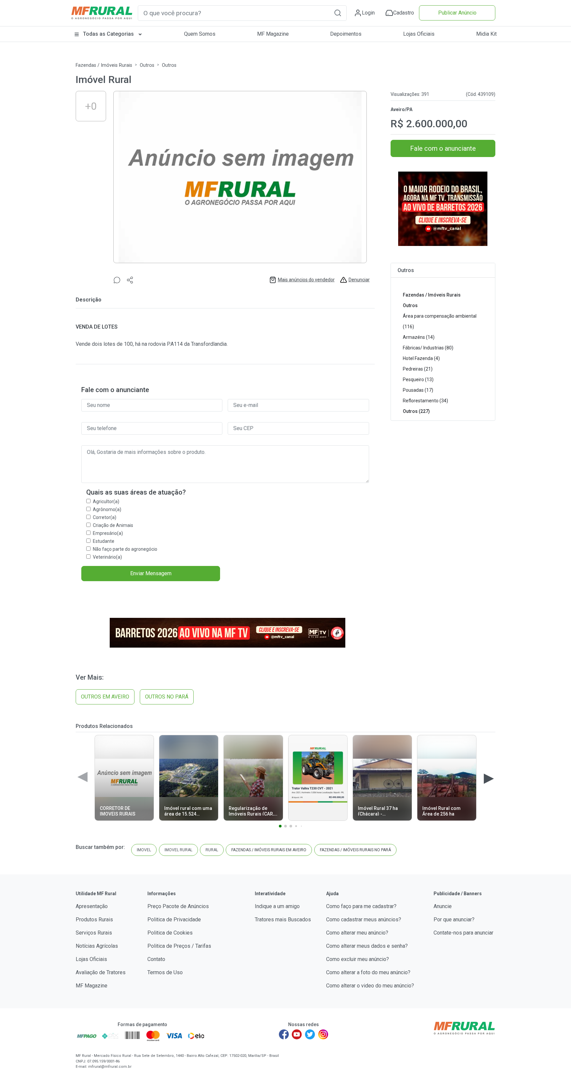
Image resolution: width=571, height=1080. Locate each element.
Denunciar (359, 279)
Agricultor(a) (106, 501)
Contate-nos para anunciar (463, 933)
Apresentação (92, 906)
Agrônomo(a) (107, 509)
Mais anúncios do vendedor (306, 279)
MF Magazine (273, 34)
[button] (338, 12)
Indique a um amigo (277, 906)
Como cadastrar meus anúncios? (363, 919)
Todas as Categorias (108, 34)
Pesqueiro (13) (418, 379)
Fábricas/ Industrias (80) (428, 347)
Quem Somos (199, 34)
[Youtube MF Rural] (297, 1034)
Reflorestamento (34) (425, 400)
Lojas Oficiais (419, 34)
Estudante (103, 541)
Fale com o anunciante (443, 148)
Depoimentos (346, 34)
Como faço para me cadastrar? (361, 906)
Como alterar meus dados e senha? (367, 946)
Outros (147, 65)
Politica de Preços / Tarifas (179, 946)
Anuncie (443, 906)
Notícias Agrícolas (97, 946)
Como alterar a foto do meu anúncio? (368, 972)
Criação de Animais (113, 525)
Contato (156, 959)
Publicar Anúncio (457, 13)
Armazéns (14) (419, 337)
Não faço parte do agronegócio (125, 549)
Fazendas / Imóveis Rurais (104, 65)
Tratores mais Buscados (283, 919)
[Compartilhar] (130, 280)
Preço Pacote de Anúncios (178, 906)
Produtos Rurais (94, 919)
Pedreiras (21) (418, 369)
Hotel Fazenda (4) (421, 358)
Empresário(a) (108, 533)
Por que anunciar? (454, 919)
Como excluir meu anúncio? (357, 959)
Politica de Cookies (170, 933)
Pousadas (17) (418, 390)
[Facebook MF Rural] (283, 1034)
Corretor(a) (104, 517)
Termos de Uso (165, 972)
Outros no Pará (166, 697)
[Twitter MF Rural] (310, 1034)
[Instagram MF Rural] (323, 1034)
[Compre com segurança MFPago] (86, 1035)
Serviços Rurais (94, 933)
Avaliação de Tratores (101, 972)
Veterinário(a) (107, 557)
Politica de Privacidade (174, 919)
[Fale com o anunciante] (117, 280)
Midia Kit (486, 34)
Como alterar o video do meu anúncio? (370, 985)
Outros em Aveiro (105, 697)
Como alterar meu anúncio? (357, 933)
